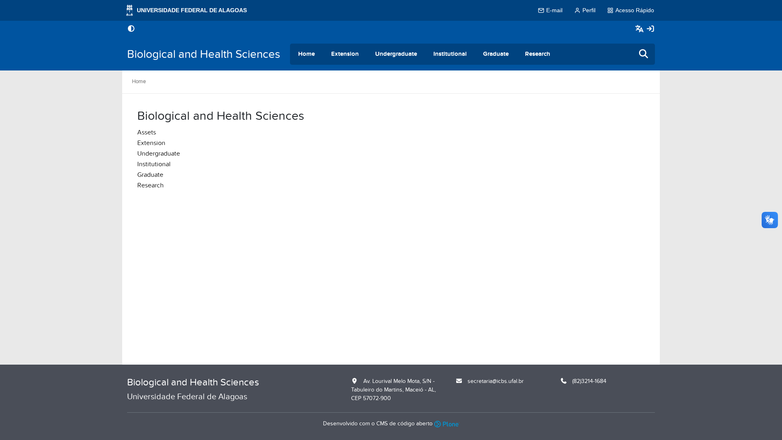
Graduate (496, 54)
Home (306, 54)
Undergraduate (396, 54)
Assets (146, 132)
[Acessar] (650, 29)
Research (537, 54)
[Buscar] (644, 54)
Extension (345, 54)
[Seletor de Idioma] (640, 29)
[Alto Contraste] (131, 29)
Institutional (450, 54)
